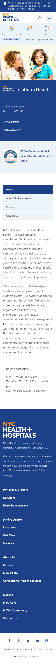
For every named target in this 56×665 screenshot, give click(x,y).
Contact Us (12, 216)
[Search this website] (39, 18)
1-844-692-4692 (12, 130)
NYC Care (9, 602)
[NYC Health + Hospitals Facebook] (9, 640)
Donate (8, 595)
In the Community (15, 610)
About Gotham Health (18, 198)
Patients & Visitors (15, 490)
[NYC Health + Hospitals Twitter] (19, 640)
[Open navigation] (49, 18)
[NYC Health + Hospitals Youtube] (47, 640)
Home (9, 190)
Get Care (9, 535)
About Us (9, 557)
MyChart (9, 497)
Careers (8, 565)
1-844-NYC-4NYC (11, 40)
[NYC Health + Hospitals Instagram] (28, 640)
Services (10, 207)
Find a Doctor (12, 519)
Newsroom (10, 573)
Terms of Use (35, 657)
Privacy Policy (20, 657)
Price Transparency (15, 505)
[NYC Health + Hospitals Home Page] (11, 18)
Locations (9, 527)
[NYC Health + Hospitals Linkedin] (37, 640)
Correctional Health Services (22, 580)
